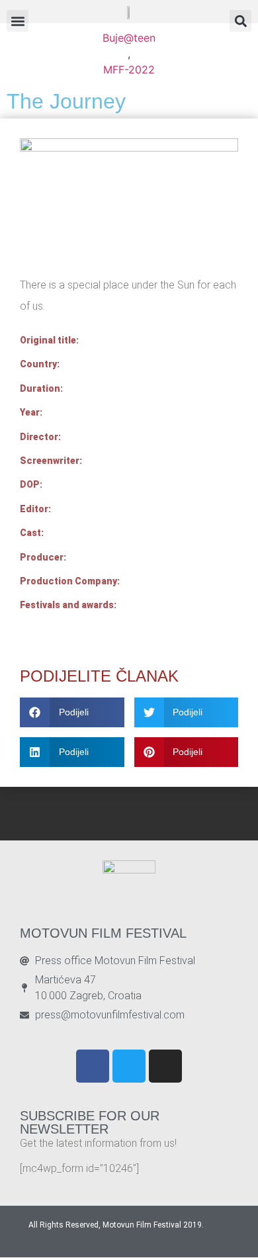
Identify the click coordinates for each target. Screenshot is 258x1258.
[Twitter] (129, 1066)
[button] (240, 21)
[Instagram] (165, 1066)
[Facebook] (92, 1066)
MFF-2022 (129, 69)
